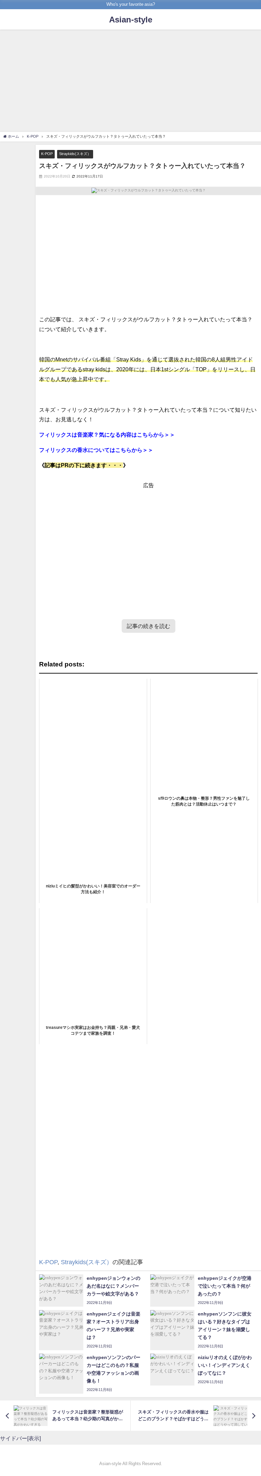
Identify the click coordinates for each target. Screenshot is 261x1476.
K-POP (47, 154)
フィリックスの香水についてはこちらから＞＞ (96, 450)
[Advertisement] (130, 81)
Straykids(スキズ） (75, 154)
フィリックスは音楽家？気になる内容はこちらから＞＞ (107, 434)
